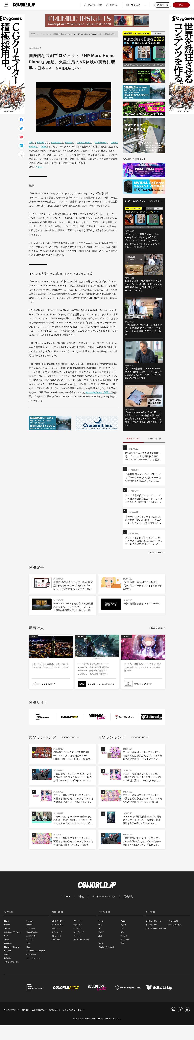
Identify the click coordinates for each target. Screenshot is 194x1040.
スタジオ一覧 (162, 5)
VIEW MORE (153, 201)
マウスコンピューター (154, 921)
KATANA (7, 958)
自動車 (101, 943)
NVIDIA (40, 142)
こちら (39, 167)
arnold (6, 940)
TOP (33, 34)
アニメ (123, 921)
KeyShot (29, 940)
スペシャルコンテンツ (103, 896)
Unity (6, 936)
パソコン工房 (173, 921)
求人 (181, 5)
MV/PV (101, 932)
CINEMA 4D (31, 955)
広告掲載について (39, 1010)
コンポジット (56, 936)
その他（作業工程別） (81, 940)
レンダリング (78, 932)
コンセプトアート (58, 921)
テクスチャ (77, 925)
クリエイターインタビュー (156, 929)
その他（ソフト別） (12, 962)
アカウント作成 (95, 5)
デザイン (76, 936)
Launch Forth (83, 142)
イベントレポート (152, 925)
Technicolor (100, 142)
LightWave (8, 943)
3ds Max (29, 921)
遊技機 (123, 925)
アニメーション (57, 925)
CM (122, 929)
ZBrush (7, 929)
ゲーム (101, 921)
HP (30, 142)
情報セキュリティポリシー (74, 1010)
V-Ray (6, 955)
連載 (81, 896)
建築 (100, 936)
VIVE (43, 146)
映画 (100, 925)
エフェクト (77, 929)
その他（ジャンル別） (106, 947)
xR (99, 929)
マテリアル (55, 929)
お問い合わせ (54, 1010)
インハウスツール (33, 958)
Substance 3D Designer (35, 951)
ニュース (44, 34)
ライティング (56, 932)
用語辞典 (128, 896)
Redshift (7, 951)
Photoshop (30, 929)
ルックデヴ (55, 940)
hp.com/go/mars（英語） (98, 392)
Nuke (28, 947)
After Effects (31, 936)
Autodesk (56, 142)
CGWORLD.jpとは (11, 1010)
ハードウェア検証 (174, 925)
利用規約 (25, 1010)
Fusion (68, 142)
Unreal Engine (32, 932)
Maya (6, 921)
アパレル (124, 936)
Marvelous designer (12, 947)
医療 (122, 943)
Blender (7, 925)
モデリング (77, 921)
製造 (122, 932)
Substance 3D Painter (12, 932)
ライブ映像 (125, 940)
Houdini (29, 925)
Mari (28, 943)
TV (99, 940)
